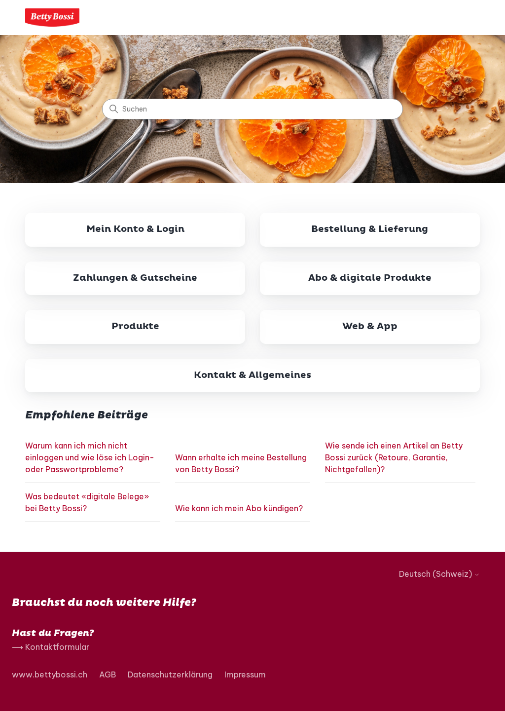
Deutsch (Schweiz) (436, 573)
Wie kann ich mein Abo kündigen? (239, 508)
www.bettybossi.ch (49, 674)
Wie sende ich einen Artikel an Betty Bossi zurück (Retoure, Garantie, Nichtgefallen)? (394, 457)
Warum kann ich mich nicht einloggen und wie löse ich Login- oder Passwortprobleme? (89, 457)
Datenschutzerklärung (170, 674)
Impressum (245, 674)
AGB (107, 674)
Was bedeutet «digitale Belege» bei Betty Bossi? (87, 502)
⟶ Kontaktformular (50, 647)
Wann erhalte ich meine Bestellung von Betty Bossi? (241, 463)
